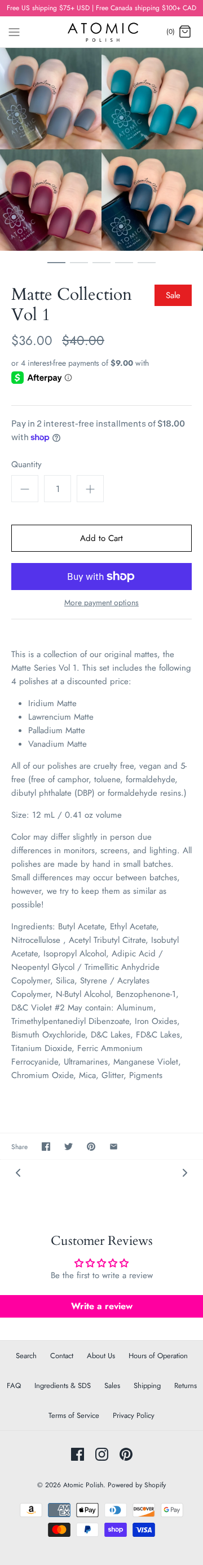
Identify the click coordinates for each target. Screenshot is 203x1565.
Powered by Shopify (137, 1485)
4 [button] (124, 267)
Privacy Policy (134, 1415)
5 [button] (146, 267)
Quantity (26, 465)
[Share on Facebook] (46, 1146)
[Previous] (18, 1172)
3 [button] (101, 267)
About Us (101, 1355)
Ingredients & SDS (62, 1385)
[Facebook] (77, 1454)
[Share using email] (113, 1146)
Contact (61, 1355)
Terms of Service (73, 1415)
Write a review (102, 1306)
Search (26, 1355)
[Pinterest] (126, 1454)
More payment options (101, 603)
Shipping (147, 1385)
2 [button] (79, 267)
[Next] (185, 1172)
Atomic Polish (83, 1485)
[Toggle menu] (14, 31)
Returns (185, 1385)
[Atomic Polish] (102, 32)
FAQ (14, 1385)
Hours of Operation (158, 1355)
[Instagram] (101, 1454)
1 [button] (56, 267)
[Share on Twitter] (68, 1146)
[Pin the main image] (91, 1146)
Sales (112, 1385)
